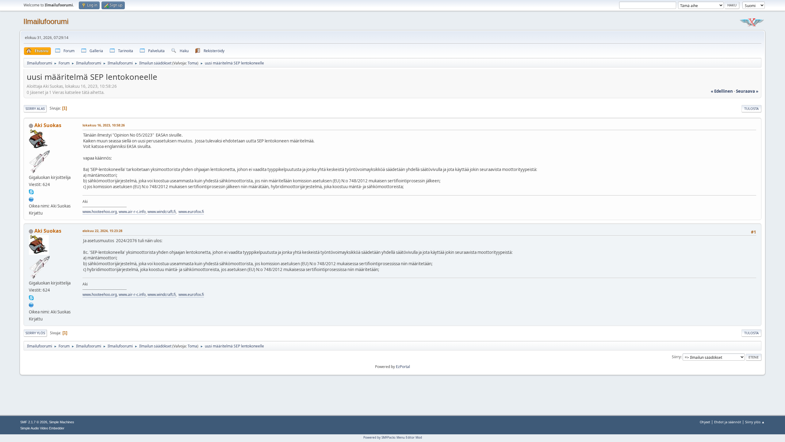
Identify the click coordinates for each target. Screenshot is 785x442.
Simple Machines (61, 422)
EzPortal (403, 366)
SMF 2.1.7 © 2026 (33, 422)
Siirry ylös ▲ (755, 422)
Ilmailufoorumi (45, 21)
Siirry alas (35, 108)
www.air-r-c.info (132, 211)
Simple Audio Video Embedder (42, 428)
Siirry (676, 356)
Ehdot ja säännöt (727, 422)
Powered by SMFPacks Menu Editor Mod (392, 437)
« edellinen (722, 91)
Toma (192, 63)
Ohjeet (705, 422)
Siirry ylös (35, 333)
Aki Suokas (47, 125)
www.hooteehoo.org (99, 211)
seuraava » (747, 91)
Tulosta (751, 108)
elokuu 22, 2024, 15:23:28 (102, 230)
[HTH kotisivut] (31, 198)
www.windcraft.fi (161, 211)
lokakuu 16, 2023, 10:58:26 (103, 125)
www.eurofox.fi (191, 211)
